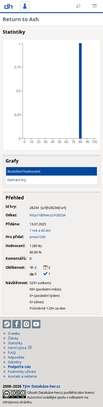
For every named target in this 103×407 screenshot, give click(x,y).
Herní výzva (17, 347)
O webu (14, 333)
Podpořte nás (19, 366)
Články (13, 338)
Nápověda (16, 357)
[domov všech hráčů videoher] (8, 6)
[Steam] (7, 324)
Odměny (15, 362)
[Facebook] (16, 324)
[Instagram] (26, 324)
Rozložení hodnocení (23, 171)
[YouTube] (36, 324)
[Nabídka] (94, 6)
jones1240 (37, 236)
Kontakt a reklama (22, 376)
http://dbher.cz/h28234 (47, 215)
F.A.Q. (12, 352)
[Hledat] (78, 6)
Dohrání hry (16, 179)
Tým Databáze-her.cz (41, 386)
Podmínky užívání (22, 371)
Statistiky (15, 343)
